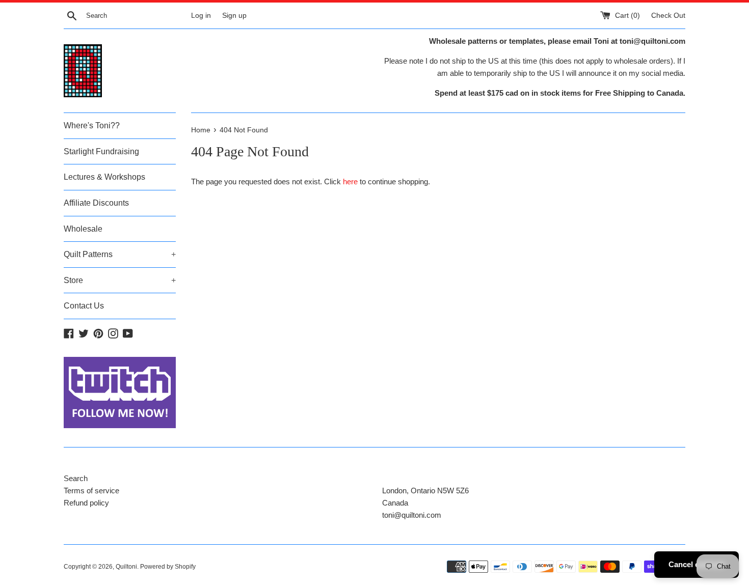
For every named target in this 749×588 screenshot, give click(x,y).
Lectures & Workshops (104, 177)
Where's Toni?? (92, 125)
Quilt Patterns (120, 254)
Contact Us (84, 305)
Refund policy (86, 502)
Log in (201, 15)
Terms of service (91, 490)
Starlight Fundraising (101, 151)
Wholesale (83, 229)
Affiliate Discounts (96, 203)
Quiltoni (126, 566)
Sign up (234, 15)
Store (120, 280)
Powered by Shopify (168, 566)
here (350, 181)
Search (76, 478)
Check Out (668, 15)
